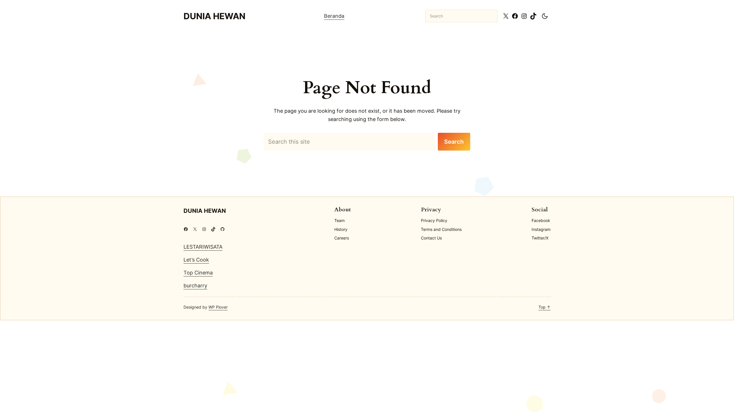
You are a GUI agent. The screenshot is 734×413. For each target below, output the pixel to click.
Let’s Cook (196, 260)
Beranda (334, 16)
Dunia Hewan (214, 16)
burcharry (195, 286)
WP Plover (218, 307)
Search (454, 141)
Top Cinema (198, 273)
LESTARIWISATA (203, 247)
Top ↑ (544, 307)
